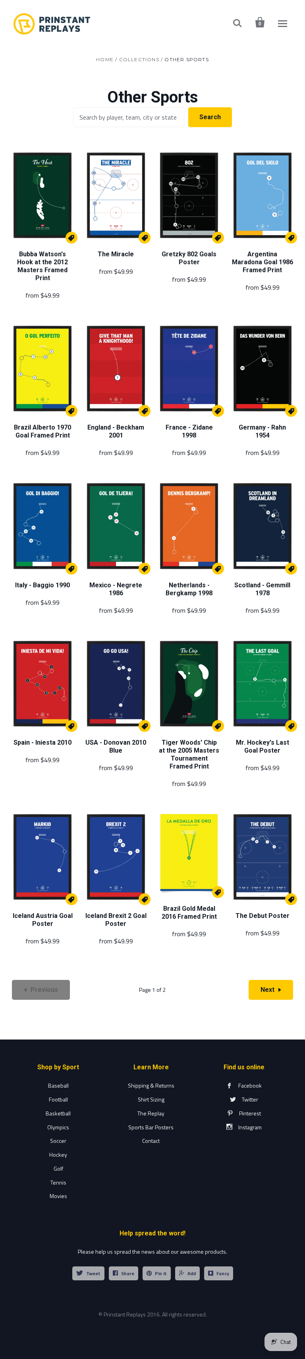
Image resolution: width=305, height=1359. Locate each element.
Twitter (250, 1099)
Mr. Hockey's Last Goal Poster (262, 746)
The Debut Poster (263, 916)
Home (105, 59)
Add (191, 1273)
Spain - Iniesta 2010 (42, 742)
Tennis (58, 1182)
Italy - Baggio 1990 (42, 585)
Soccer (58, 1140)
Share (127, 1273)
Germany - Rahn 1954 (262, 431)
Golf (58, 1168)
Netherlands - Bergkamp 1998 (189, 589)
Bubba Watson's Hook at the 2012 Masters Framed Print (42, 266)
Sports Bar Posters (151, 1127)
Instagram (250, 1127)
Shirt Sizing (151, 1099)
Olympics (58, 1127)
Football (58, 1099)
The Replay (150, 1113)
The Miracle (116, 254)
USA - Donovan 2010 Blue (115, 746)
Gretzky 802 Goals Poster (189, 258)
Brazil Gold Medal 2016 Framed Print (189, 912)
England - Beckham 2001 (115, 431)
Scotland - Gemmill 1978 (262, 589)
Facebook (250, 1085)
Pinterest (250, 1113)
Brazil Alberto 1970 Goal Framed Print (42, 431)
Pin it (161, 1273)
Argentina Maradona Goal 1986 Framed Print (262, 262)
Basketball (58, 1113)
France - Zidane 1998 (189, 431)
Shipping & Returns (151, 1085)
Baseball (58, 1085)
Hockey (58, 1154)
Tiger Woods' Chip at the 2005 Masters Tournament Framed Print (189, 754)
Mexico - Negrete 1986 (115, 589)
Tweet (93, 1273)
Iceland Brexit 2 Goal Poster (116, 919)
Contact (151, 1140)
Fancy (222, 1273)
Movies (58, 1196)
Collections (139, 59)
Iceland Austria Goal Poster (43, 919)
